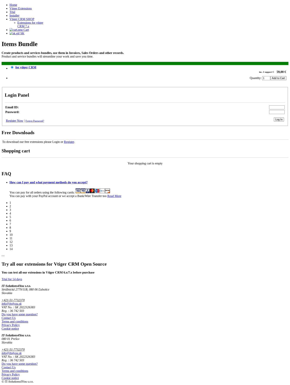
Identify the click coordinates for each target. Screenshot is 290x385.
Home (13, 5)
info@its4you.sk (12, 303)
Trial (12, 12)
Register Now (14, 120)
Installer (14, 15)
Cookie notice (10, 328)
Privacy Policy (11, 325)
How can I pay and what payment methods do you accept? (48, 182)
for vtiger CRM (25, 67)
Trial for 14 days (12, 279)
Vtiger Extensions (20, 8)
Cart (26, 29)
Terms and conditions (15, 321)
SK (22, 33)
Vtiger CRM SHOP (21, 19)
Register (69, 141)
